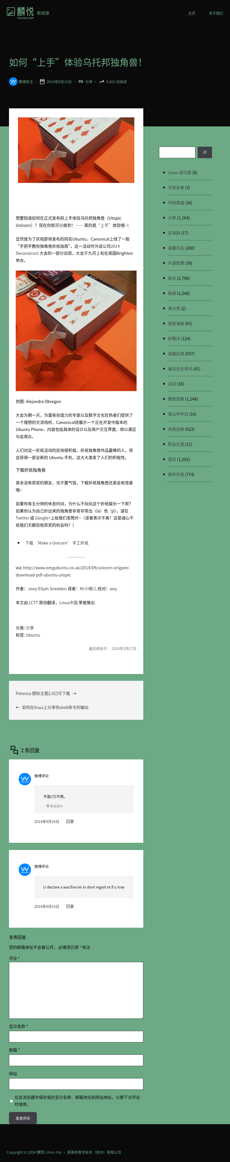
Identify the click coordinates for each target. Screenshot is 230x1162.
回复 (70, 821)
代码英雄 (176, 202)
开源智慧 (176, 263)
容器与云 (176, 248)
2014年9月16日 (46, 821)
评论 (14, 958)
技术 (172, 278)
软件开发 (176, 474)
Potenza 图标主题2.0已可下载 (43, 693)
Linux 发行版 (179, 172)
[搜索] (205, 152)
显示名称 (18, 1026)
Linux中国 (68, 602)
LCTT (33, 602)
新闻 (172, 293)
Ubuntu (33, 635)
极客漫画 (176, 323)
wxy (113, 588)
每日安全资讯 (180, 368)
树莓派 (174, 338)
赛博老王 (26, 81)
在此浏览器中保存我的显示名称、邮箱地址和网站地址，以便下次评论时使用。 (77, 1100)
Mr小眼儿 (88, 588)
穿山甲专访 (178, 414)
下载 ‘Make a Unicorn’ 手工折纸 (56, 543)
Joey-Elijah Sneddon (47, 588)
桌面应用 (176, 353)
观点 (172, 459)
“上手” (104, 225)
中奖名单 (176, 187)
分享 (89, 81)
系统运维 (176, 429)
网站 (13, 1073)
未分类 (174, 308)
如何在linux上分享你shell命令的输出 (55, 707)
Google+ (43, 518)
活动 (172, 384)
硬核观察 (176, 399)
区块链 (174, 233)
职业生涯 (176, 444)
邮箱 (14, 1050)
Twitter (22, 518)
